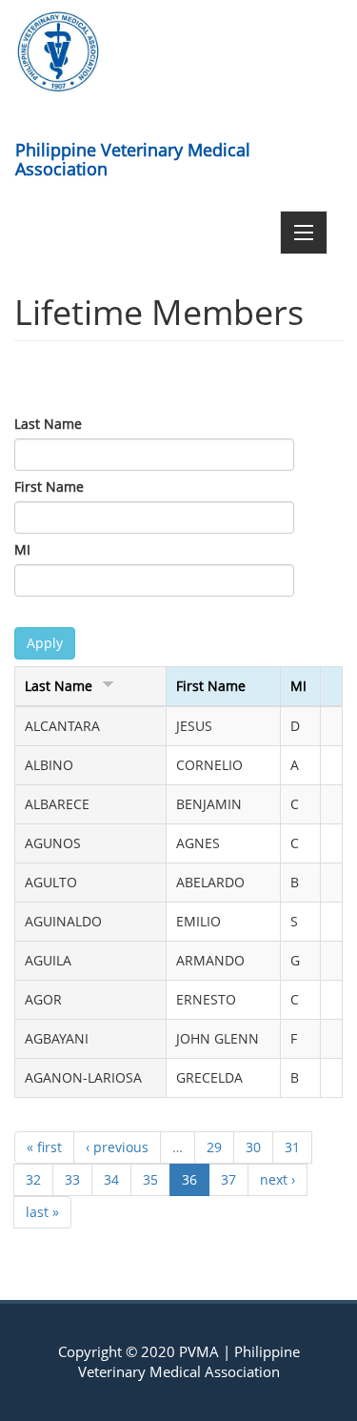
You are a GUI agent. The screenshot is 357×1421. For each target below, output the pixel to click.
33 (72, 1179)
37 (228, 1179)
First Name (49, 486)
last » (42, 1212)
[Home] (58, 51)
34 (111, 1179)
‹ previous (117, 1147)
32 (33, 1179)
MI (22, 549)
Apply (45, 643)
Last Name (48, 424)
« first (44, 1147)
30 (253, 1147)
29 (214, 1147)
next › (277, 1179)
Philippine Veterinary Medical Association (132, 155)
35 (150, 1179)
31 (292, 1147)
